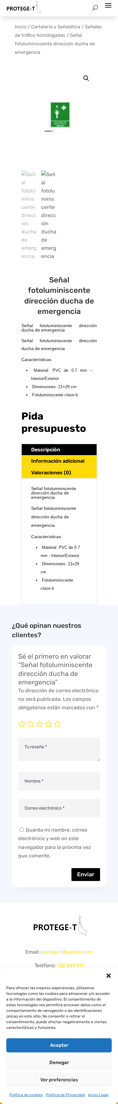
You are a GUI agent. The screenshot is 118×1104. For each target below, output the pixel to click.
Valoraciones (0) (51, 473)
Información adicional (57, 461)
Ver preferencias (59, 1080)
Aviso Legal (98, 1095)
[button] (108, 976)
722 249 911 (70, 965)
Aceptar (59, 1045)
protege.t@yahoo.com (67, 952)
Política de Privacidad (65, 1095)
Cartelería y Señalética (55, 27)
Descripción (45, 450)
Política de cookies (26, 1095)
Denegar (59, 1062)
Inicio (20, 27)
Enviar (85, 874)
